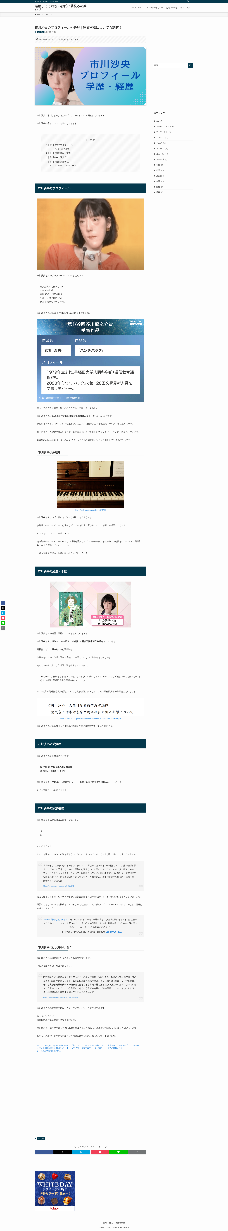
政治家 (160, 176)
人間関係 (161, 159)
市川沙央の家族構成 (59, 162)
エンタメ (41, 32)
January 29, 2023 (114, 932)
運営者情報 (120, 1223)
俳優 (159, 165)
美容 (159, 192)
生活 (160, 181)
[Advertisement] (90, 1095)
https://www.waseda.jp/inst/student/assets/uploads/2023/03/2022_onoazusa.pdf (90, 719)
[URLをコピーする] (137, 1152)
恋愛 (160, 170)
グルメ (161, 143)
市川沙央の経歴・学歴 (60, 153)
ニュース (162, 154)
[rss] (188, 1)
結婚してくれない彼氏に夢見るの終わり (61, 7)
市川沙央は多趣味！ (62, 149)
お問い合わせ (108, 1223)
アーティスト (163, 132)
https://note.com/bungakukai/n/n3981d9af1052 (61, 997)
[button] (44, 1152)
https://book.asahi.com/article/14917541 (90, 510)
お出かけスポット (165, 126)
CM (159, 121)
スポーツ (162, 148)
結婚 (159, 187)
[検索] (191, 1)
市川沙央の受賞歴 (58, 157)
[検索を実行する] (190, 65)
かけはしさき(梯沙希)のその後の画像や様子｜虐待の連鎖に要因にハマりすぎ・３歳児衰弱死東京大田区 (52, 1048)
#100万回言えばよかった (56, 919)
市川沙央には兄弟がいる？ (65, 165)
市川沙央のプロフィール (61, 145)
